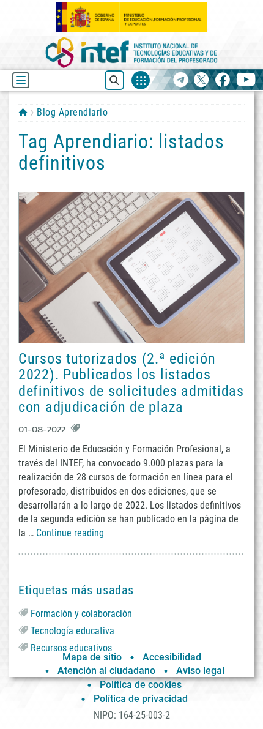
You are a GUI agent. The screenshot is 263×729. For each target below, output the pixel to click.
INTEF (23, 112)
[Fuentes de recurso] (141, 80)
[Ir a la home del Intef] (131, 52)
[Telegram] (180, 80)
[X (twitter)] (201, 80)
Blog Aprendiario (72, 112)
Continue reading (70, 533)
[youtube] (246, 80)
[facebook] (222, 80)
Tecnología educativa (72, 631)
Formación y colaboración (81, 613)
